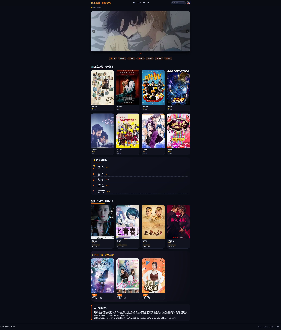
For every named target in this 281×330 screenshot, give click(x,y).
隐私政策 (265, 326)
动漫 (148, 3)
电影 (134, 3)
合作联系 (277, 326)
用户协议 (259, 326)
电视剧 (139, 3)
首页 (92, 7)
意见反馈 (271, 326)
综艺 (144, 3)
